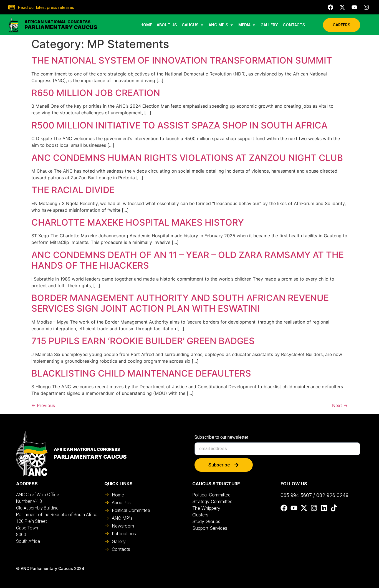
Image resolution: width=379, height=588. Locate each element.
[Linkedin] (323, 507)
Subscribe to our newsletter (221, 437)
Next (340, 405)
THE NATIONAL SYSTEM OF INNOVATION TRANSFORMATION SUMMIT (181, 60)
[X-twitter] (342, 7)
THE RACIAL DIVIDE (73, 190)
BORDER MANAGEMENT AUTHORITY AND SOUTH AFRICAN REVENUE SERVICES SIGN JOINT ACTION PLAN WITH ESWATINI (180, 303)
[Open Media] (254, 25)
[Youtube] (354, 7)
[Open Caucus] (202, 25)
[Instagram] (366, 7)
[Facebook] (330, 7)
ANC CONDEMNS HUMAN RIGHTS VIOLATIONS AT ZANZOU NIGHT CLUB (187, 157)
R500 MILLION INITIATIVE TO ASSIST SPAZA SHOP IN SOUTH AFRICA (179, 125)
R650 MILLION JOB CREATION (95, 92)
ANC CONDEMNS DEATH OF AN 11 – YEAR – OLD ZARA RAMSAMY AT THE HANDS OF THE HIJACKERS (187, 260)
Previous (43, 405)
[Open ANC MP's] (232, 25)
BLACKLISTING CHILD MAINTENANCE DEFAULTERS (141, 373)
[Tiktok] (333, 507)
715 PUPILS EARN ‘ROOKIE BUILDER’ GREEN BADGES (143, 340)
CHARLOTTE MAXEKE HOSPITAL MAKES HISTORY (137, 222)
